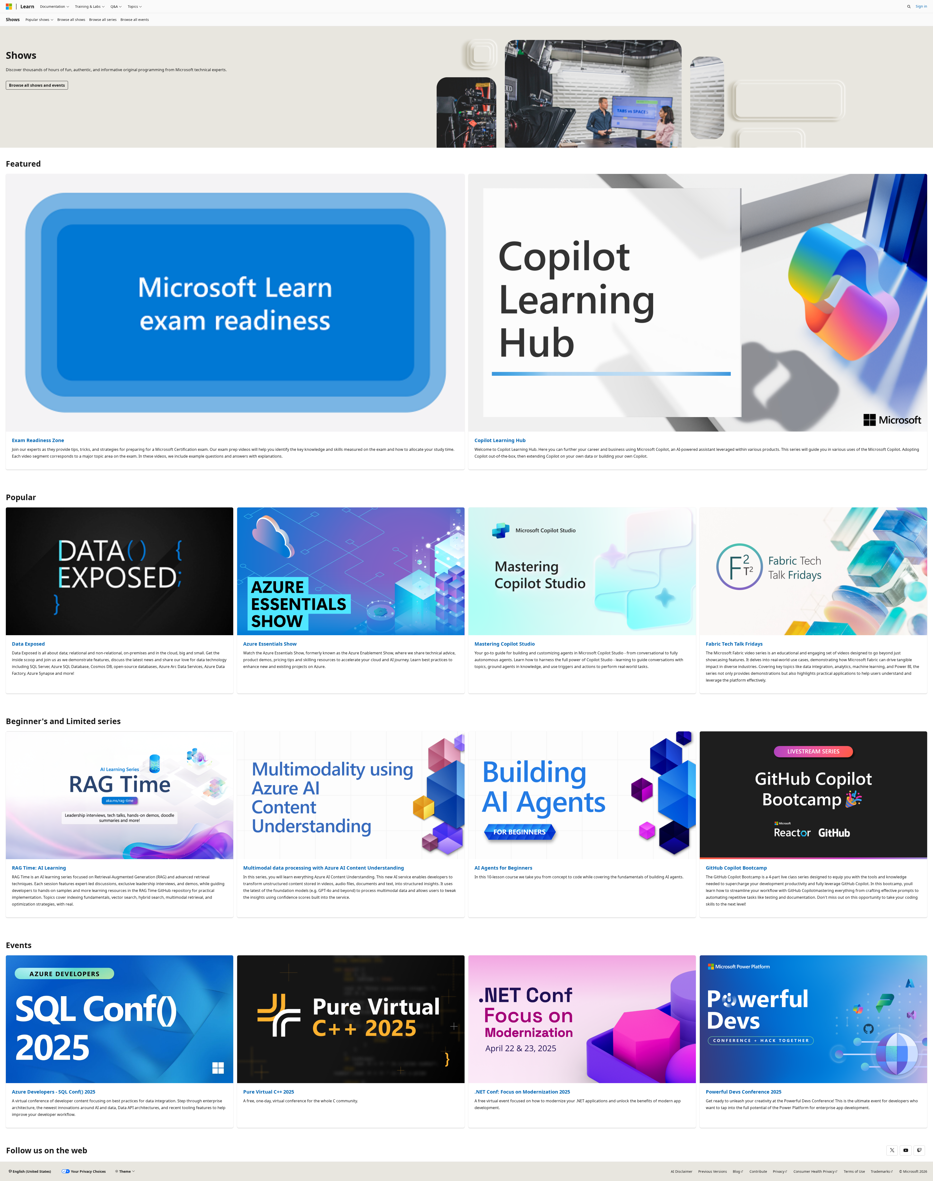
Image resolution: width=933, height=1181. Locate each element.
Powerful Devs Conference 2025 (743, 1092)
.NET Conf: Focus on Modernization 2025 (522, 1092)
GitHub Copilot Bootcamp (736, 868)
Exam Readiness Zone (38, 440)
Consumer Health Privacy (814, 1171)
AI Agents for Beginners (503, 868)
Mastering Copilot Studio (505, 644)
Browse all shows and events (37, 85)
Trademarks (880, 1171)
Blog (736, 1171)
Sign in (921, 6)
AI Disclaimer (681, 1171)
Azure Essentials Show (270, 644)
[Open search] (909, 6)
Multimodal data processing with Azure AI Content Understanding (323, 868)
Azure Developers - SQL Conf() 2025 (53, 1092)
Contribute (758, 1171)
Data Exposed (28, 644)
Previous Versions (712, 1171)
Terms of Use (854, 1171)
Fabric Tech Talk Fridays (734, 644)
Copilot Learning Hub (500, 440)
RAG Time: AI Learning (39, 868)
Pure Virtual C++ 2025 (268, 1092)
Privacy (778, 1171)
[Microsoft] (9, 6)
